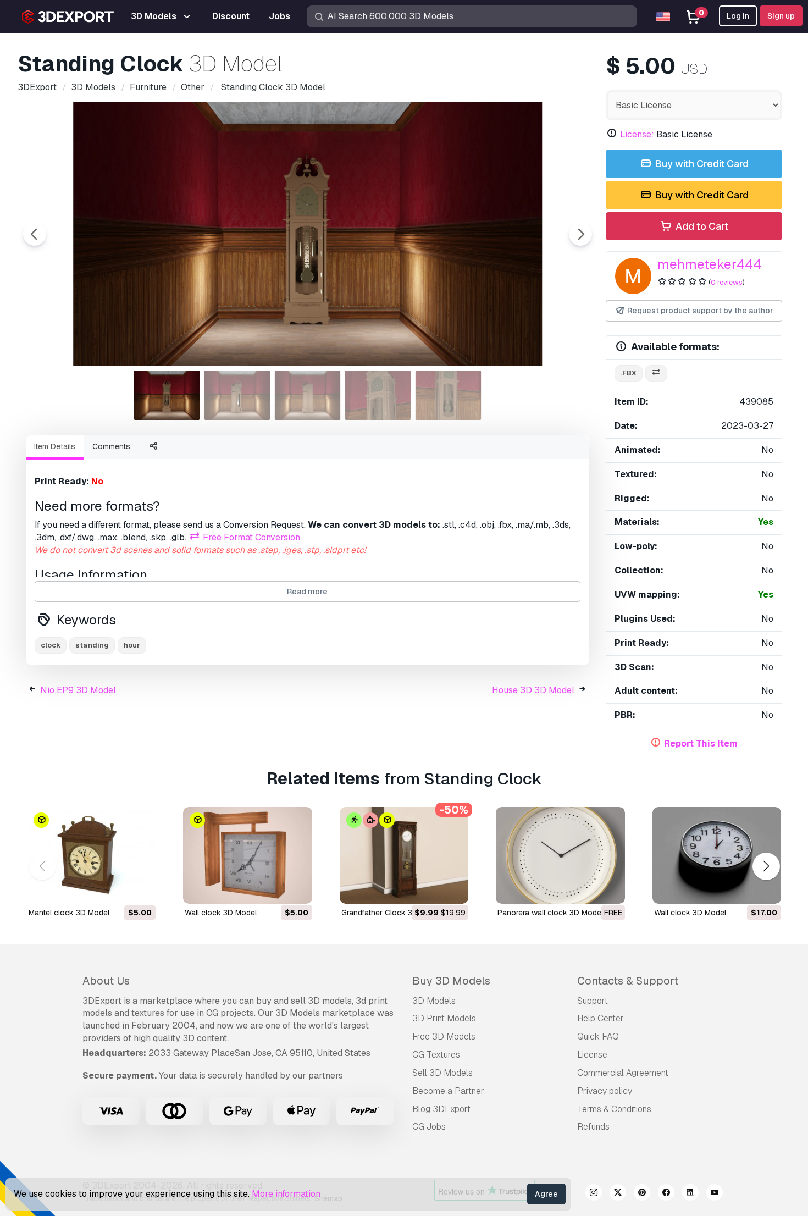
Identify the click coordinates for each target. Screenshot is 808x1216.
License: (637, 134)
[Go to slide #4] (378, 395)
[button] (766, 866)
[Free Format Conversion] (656, 374)
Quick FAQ (598, 1036)
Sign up (781, 16)
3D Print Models (444, 1018)
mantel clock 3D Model (69, 912)
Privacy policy (604, 1091)
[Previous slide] (34, 234)
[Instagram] (594, 1194)
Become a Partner (448, 1091)
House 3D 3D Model (533, 690)
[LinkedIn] (690, 1194)
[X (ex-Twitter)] (618, 1194)
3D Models (434, 1001)
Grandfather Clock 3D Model (391, 912)
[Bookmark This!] (140, 888)
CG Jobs (429, 1126)
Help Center (600, 1018)
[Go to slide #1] (167, 395)
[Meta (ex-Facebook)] (666, 1194)
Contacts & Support (627, 981)
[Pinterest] (642, 1194)
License (592, 1054)
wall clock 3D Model (221, 912)
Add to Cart (700, 226)
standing (92, 645)
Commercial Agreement (622, 1073)
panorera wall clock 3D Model (550, 912)
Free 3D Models (443, 1036)
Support (592, 1001)
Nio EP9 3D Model (78, 690)
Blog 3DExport (441, 1109)
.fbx (629, 373)
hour (132, 645)
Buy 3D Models (451, 981)
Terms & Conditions (614, 1109)
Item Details (54, 446)
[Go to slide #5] (449, 395)
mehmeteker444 (709, 264)
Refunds (593, 1126)
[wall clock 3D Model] (247, 855)
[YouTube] (715, 1194)
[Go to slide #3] (308, 395)
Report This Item (701, 743)
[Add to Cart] (117, 888)
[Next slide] (580, 234)
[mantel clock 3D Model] (91, 855)
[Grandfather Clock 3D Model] (404, 855)
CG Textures (436, 1054)
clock (50, 645)
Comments (111, 446)
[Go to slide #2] (237, 395)
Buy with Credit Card (700, 163)
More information (286, 1194)
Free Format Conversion (250, 537)
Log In (738, 16)
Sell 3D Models (442, 1073)
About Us (106, 981)
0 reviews (727, 282)
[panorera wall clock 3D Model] (560, 855)
